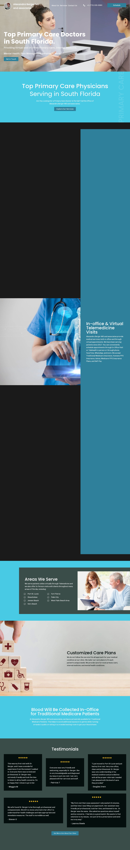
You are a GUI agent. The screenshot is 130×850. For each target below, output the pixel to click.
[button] (11, 59)
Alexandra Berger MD (26, 4)
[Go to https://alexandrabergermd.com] (8, 6)
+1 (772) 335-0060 (94, 5)
